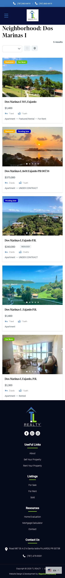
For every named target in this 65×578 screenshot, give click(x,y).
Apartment (10, 118)
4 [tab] (35, 94)
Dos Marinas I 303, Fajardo (20, 102)
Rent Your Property (32, 465)
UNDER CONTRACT (28, 188)
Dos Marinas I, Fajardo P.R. (20, 240)
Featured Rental (26, 118)
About (32, 453)
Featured (9, 62)
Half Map (35, 48)
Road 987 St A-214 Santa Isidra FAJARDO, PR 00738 (34, 548)
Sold (32, 497)
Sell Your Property (32, 459)
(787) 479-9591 (34, 555)
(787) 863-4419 (23, 3)
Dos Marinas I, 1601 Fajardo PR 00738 (27, 171)
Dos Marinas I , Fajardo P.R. (21, 309)
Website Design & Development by (32, 573)
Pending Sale (23, 131)
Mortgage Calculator (32, 522)
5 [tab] (38, 94)
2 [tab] (29, 94)
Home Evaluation (32, 516)
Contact (32, 529)
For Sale (32, 484)
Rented (22, 395)
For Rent (22, 62)
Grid (27, 48)
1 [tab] (26, 94)
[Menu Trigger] (6, 15)
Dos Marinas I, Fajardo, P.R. (21, 379)
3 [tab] (32, 94)
